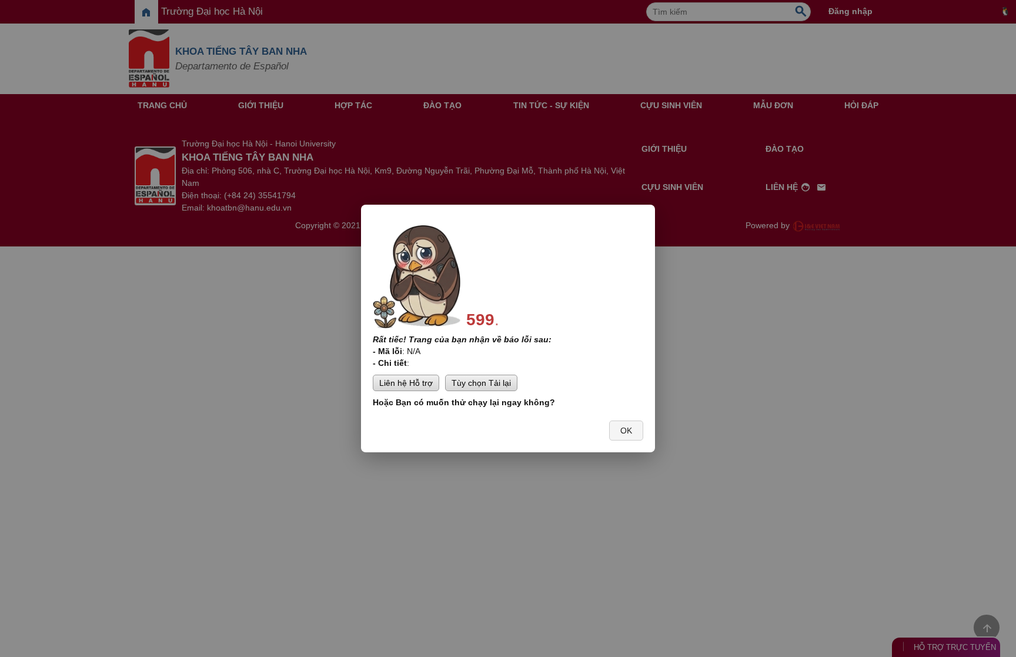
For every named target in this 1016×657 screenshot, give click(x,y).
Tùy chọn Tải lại (481, 383)
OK (626, 430)
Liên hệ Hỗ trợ (406, 383)
